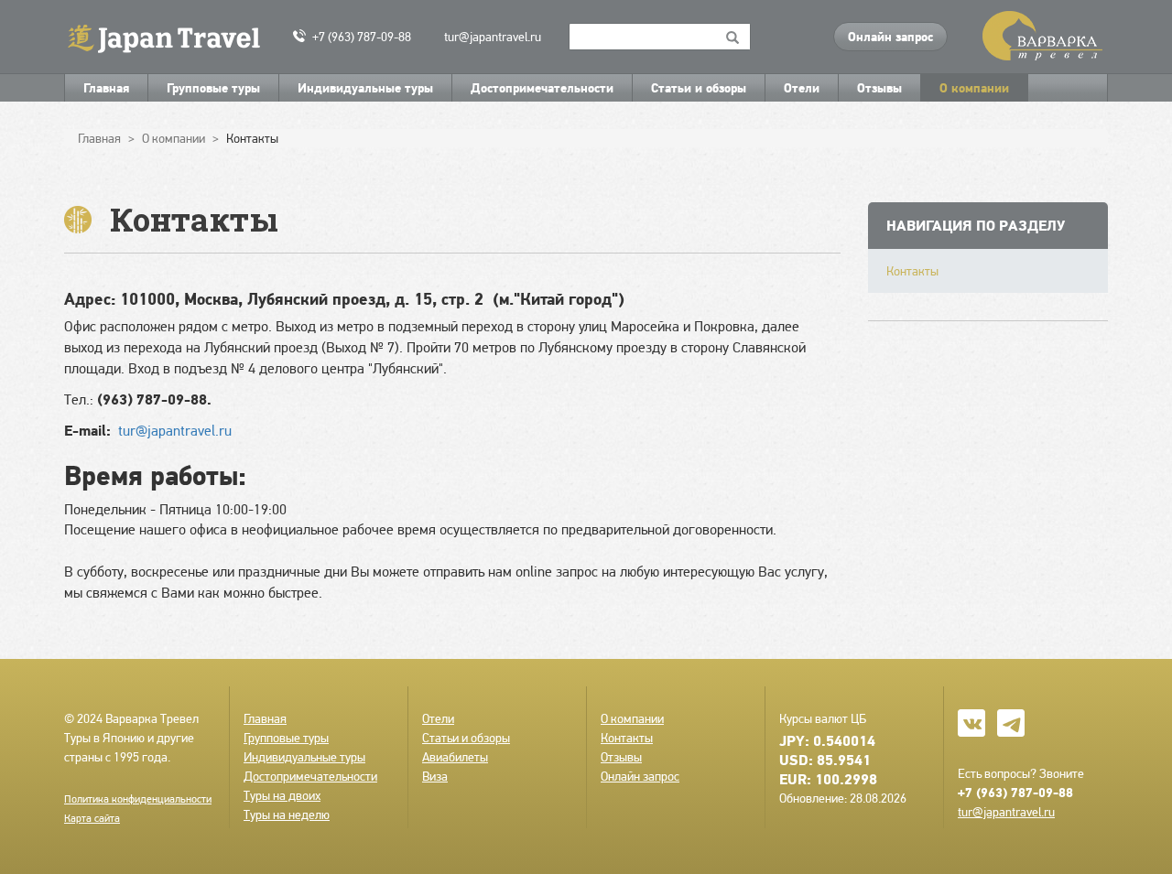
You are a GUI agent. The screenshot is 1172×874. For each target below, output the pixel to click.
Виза (435, 776)
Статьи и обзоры (698, 88)
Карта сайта (92, 818)
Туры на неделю (287, 814)
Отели (801, 88)
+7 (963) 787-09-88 (361, 36)
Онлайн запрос (890, 36)
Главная (106, 88)
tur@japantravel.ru (492, 36)
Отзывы (879, 88)
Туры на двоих (282, 795)
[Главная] (171, 37)
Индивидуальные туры (365, 88)
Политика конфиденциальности (138, 799)
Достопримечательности (542, 88)
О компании (974, 88)
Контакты (912, 271)
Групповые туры (213, 88)
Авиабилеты (455, 757)
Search (733, 36)
